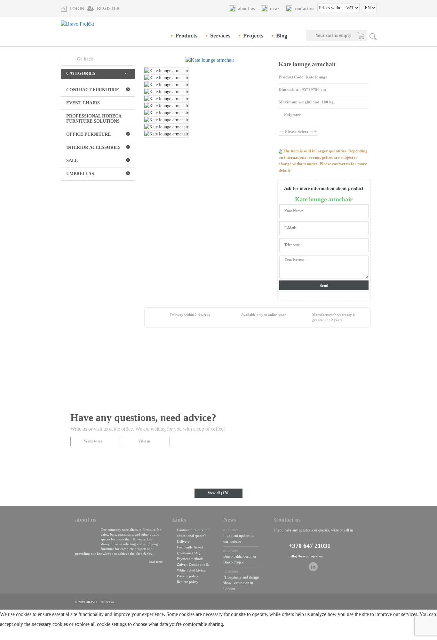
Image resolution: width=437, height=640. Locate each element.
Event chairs (83, 103)
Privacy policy (187, 576)
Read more (156, 561)
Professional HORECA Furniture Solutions (94, 119)
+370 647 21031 (309, 545)
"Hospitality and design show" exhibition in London (241, 583)
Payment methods (190, 559)
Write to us (93, 441)
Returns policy (187, 582)
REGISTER (108, 8)
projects (253, 35)
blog (281, 35)
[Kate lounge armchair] (210, 60)
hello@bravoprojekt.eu (306, 556)
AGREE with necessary (73, 636)
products (186, 35)
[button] (72, 8)
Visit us (144, 441)
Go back (85, 59)
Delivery (183, 541)
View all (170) (218, 493)
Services (220, 35)
